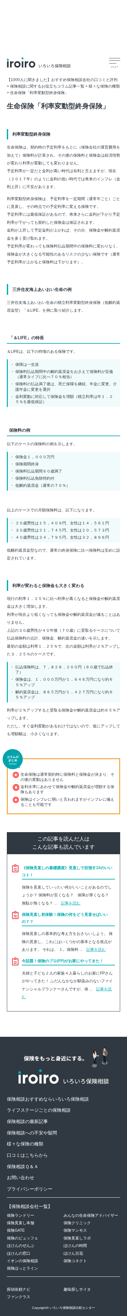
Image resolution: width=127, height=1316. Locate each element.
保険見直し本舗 (20, 1223)
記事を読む (70, 903)
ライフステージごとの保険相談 (39, 1110)
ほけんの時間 (75, 1245)
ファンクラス (18, 1297)
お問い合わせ (20, 1177)
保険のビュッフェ (22, 1238)
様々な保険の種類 (25, 1143)
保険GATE (16, 1230)
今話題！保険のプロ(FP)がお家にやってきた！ (63, 961)
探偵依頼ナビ (18, 1289)
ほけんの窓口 (18, 1253)
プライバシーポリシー (29, 1188)
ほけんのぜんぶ (20, 1245)
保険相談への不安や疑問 (32, 1132)
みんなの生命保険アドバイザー (91, 1215)
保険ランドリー (20, 1215)
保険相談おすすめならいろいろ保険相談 (48, 1099)
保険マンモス (75, 1230)
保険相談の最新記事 (27, 1121)
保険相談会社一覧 (29, 1206)
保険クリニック (77, 1223)
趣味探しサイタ (77, 1289)
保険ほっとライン (22, 1268)
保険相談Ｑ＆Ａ (22, 1166)
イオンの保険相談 (22, 1261)
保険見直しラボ (77, 1238)
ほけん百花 (73, 1253)
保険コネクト (75, 1261)
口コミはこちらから (27, 1155)
